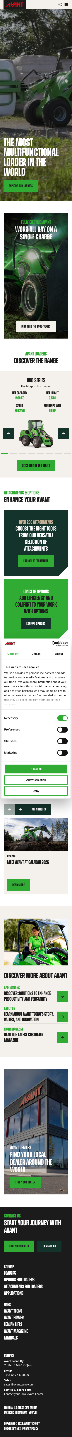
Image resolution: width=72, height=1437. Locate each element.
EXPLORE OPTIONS (36, 623)
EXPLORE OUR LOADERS (21, 186)
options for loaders (19, 1279)
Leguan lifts (13, 1324)
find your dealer (19, 1246)
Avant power (14, 1317)
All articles (39, 809)
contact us (49, 1246)
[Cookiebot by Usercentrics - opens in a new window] (52, 643)
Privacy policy (30, 1428)
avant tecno (13, 1310)
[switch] (62, 730)
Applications (13, 1293)
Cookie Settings (12, 1428)
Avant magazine (16, 1331)
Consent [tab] (12, 653)
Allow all (36, 768)
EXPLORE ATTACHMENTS (36, 561)
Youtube (33, 1412)
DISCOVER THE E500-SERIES (36, 326)
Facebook (9, 1412)
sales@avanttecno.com (19, 1384)
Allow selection (36, 779)
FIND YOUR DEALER (25, 1182)
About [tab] (59, 653)
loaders (10, 1273)
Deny (36, 790)
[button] (8, 433)
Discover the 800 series (36, 465)
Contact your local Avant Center (23, 1394)
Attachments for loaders (23, 1286)
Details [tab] (36, 653)
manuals (11, 1337)
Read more (18, 885)
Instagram (21, 1412)
